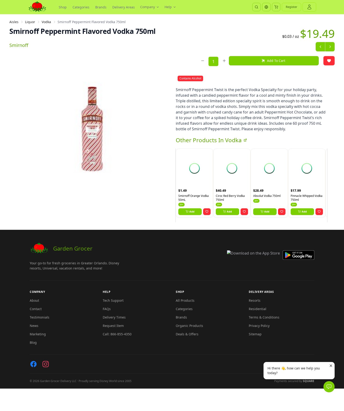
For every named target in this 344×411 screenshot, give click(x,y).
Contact (36, 309)
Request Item (113, 325)
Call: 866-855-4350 (117, 334)
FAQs (107, 309)
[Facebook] (33, 364)
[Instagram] (45, 364)
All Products (185, 300)
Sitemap (255, 334)
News (34, 325)
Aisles (13, 22)
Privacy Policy (259, 325)
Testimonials (39, 317)
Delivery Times (114, 317)
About (34, 300)
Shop (63, 7)
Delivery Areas (123, 7)
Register (291, 7)
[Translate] (266, 7)
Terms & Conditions (264, 317)
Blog (33, 342)
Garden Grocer (72, 248)
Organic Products (189, 325)
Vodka (46, 22)
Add (191, 211)
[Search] (256, 7)
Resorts (254, 300)
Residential (257, 309)
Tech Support (113, 300)
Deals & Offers (187, 334)
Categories (81, 7)
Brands (100, 7)
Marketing (38, 334)
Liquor (30, 22)
